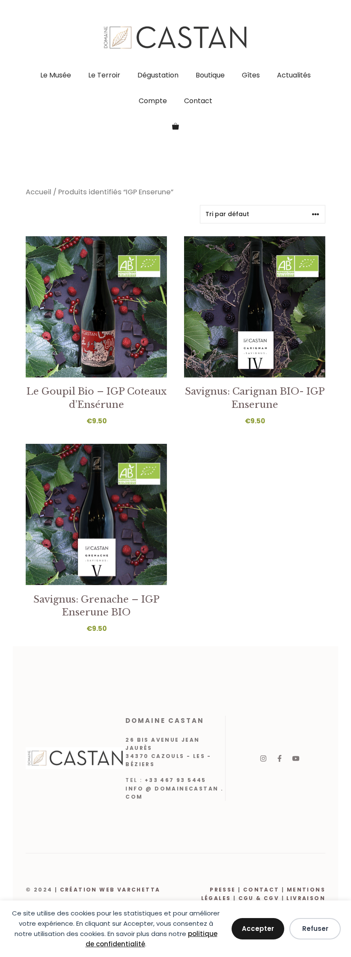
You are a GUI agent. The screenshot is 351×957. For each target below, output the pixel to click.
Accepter (258, 928)
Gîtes (251, 75)
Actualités (294, 75)
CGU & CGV (259, 898)
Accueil (38, 192)
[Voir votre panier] (175, 127)
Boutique (210, 75)
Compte (153, 101)
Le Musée (55, 75)
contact (262, 889)
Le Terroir (104, 75)
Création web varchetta (110, 889)
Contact (198, 101)
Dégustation (157, 75)
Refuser (315, 928)
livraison (304, 898)
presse (222, 889)
